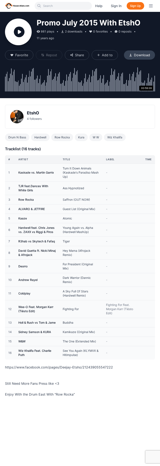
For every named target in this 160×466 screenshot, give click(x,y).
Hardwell (40, 137)
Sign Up (135, 6)
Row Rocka (62, 137)
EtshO (33, 112)
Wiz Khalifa (114, 137)
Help (98, 6)
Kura (81, 137)
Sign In (116, 6)
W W (96, 137)
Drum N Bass (17, 137)
